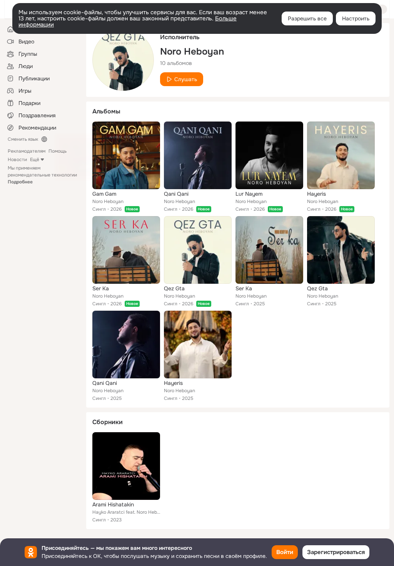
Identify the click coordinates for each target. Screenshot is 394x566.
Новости (17, 159)
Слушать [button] (185, 79)
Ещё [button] (34, 159)
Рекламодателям (26, 151)
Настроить (355, 18)
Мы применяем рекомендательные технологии (42, 175)
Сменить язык (23, 139)
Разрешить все (307, 18)
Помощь (57, 151)
